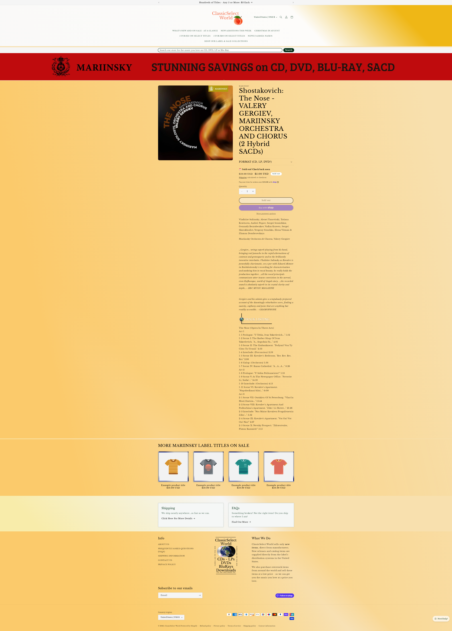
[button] (281, 17)
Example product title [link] (173, 485)
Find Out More (240, 522)
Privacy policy (219, 626)
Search (288, 50)
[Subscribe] (199, 595)
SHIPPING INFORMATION (171, 556)
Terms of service (234, 626)
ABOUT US (163, 544)
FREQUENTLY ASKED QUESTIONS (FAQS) (176, 550)
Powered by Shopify (189, 626)
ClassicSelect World (172, 626)
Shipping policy (249, 626)
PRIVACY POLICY (167, 564)
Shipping (243, 177)
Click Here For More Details (176, 518)
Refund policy (205, 626)
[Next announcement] (293, 2)
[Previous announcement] (158, 2)
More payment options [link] (266, 213)
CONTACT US (165, 560)
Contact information (267, 626)
